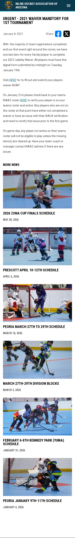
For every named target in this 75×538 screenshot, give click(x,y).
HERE (12, 80)
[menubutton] (68, 5)
